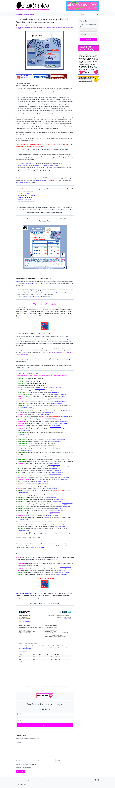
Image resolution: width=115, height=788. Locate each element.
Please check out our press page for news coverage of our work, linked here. (34, 296)
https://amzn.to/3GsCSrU (46, 513)
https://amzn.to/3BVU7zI (27, 450)
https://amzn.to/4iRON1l (54, 465)
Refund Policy (41, 780)
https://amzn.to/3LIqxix (54, 463)
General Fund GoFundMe (40, 180)
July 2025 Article (68, 27)
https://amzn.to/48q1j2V (51, 497)
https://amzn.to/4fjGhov (55, 387)
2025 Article (20, 27)
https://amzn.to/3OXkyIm (55, 399)
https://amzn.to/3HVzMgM (48, 390)
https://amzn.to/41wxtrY (28, 522)
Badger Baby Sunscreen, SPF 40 (25, 197)
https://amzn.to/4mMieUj (57, 472)
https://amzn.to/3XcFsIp (62, 421)
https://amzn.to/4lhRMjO (23, 519)
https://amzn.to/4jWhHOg (64, 466)
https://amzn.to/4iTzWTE (42, 483)
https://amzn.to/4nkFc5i (61, 401)
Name (18, 760)
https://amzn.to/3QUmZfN (61, 499)
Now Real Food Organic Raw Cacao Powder (27, 195)
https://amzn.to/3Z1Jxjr (60, 396)
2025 (16, 27)
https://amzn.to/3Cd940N (61, 574)
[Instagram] (98, 780)
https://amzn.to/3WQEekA (62, 423)
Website (58, 760)
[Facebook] (96, 780)
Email (18, 718)
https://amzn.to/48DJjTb (55, 441)
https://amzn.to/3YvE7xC (55, 486)
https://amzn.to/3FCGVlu (56, 398)
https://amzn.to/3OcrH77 (57, 403)
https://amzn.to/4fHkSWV (61, 568)
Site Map (27, 780)
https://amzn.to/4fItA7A (58, 475)
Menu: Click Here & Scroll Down (25, 14)
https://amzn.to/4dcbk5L (43, 481)
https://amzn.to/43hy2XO (43, 414)
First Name (19, 713)
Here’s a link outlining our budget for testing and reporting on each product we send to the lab (38, 165)
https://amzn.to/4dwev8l (63, 479)
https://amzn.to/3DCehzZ (59, 526)
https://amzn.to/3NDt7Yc (55, 474)
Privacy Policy (33, 780)
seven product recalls (55, 292)
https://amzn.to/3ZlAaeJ (59, 439)
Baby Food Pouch (42, 27)
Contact (22, 780)
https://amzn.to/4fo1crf (54, 392)
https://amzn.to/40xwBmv (55, 470)
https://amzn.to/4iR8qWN (65, 567)
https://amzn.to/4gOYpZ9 (56, 425)
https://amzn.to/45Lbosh (67, 503)
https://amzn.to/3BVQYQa (59, 570)
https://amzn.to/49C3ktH (61, 504)
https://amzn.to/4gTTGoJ (55, 409)
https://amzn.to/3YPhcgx (64, 506)
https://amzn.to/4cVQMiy (45, 484)
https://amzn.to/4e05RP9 (51, 488)
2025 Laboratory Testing (28, 27)
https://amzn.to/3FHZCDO (60, 394)
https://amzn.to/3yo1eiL (68, 410)
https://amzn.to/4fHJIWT (55, 419)
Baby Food (36, 27)
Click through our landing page (24, 163)
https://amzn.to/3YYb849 (23, 434)
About (17, 780)
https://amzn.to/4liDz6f (49, 495)
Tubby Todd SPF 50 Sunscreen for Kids (26, 201)
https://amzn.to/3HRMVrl (66, 416)
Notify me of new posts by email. (24, 767)
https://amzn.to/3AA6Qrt (63, 477)
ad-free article (49, 304)
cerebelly (49, 27)
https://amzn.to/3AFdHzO (64, 572)
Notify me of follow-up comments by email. (26, 764)
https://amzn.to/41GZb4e (59, 532)
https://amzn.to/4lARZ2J (64, 533)
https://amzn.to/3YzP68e (23, 530)
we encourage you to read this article (49, 91)
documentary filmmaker (29, 283)
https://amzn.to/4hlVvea (51, 494)
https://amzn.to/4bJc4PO (58, 524)
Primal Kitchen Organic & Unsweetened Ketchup (28, 193)
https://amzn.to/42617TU (59, 508)
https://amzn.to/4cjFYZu (40, 389)
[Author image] (16, 25)
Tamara (20, 25)
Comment (18, 742)
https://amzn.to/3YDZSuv (54, 468)
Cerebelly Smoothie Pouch (57, 27)
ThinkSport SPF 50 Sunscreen (24, 199)
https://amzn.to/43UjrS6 (23, 492)
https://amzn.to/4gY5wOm (58, 501)
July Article (18, 28)
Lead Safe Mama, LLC (32, 289)
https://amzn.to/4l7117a (60, 510)
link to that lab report (46, 138)
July (64, 27)
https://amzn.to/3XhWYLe (55, 427)
